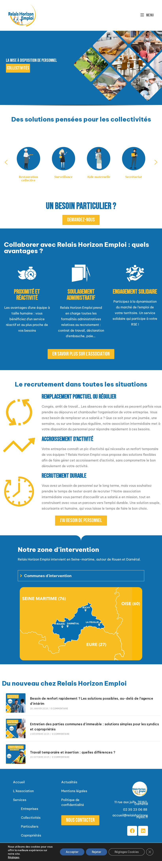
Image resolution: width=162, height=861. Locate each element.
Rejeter (96, 852)
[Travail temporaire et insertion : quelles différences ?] (15, 754)
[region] (81, 71)
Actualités (69, 782)
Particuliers (29, 826)
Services (19, 800)
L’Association (23, 791)
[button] (6, 162)
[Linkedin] (143, 831)
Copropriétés (31, 835)
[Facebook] (132, 831)
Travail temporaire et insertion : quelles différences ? (72, 752)
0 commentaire (59, 708)
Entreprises (29, 809)
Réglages (13, 857)
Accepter (72, 852)
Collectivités (31, 818)
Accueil (19, 782)
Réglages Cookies (127, 852)
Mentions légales (74, 791)
